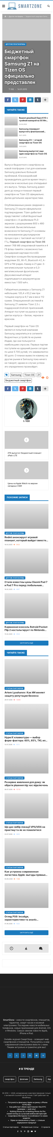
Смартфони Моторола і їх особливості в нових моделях (28, 1117)
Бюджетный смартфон (18, 380)
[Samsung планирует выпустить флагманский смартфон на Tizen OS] (11, 132)
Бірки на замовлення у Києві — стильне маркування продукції (28, 1121)
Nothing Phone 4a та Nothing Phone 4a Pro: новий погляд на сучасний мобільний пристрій (27, 1112)
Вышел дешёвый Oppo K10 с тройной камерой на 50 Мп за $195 (33, 119)
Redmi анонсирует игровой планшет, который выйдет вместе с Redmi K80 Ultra (26, 539)
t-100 (26, 421)
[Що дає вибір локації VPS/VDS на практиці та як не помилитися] (26, 805)
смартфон (9, 1079)
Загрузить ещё (26, 643)
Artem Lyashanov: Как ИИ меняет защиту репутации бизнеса (25, 694)
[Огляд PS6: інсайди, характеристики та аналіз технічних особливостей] (26, 895)
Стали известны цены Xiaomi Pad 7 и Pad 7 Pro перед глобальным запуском (26, 584)
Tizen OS (29, 374)
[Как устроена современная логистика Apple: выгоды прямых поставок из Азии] (26, 850)
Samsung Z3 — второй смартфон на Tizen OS (30, 141)
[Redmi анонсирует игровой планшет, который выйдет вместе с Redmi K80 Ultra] (26, 516)
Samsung (16, 374)
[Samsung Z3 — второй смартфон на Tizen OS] (11, 143)
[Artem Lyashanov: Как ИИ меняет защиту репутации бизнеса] (26, 671)
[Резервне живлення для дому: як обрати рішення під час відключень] (26, 761)
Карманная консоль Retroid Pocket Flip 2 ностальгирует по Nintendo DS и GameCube (26, 628)
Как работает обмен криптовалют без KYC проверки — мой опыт (27, 1108)
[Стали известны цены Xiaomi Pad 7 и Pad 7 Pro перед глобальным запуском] (26, 561)
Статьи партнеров (14, 688)
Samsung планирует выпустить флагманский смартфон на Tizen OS (31, 130)
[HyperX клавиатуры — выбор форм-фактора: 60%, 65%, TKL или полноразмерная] (26, 716)
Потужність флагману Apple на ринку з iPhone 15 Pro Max (27, 1103)
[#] (18, 1131)
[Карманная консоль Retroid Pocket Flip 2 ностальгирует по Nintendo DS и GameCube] (26, 605)
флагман (24, 1079)
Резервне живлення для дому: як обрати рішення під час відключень (26, 784)
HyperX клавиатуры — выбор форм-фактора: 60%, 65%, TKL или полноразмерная (26, 739)
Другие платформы (16, 16)
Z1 (39, 374)
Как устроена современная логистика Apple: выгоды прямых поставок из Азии (25, 873)
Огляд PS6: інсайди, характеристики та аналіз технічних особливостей (21, 918)
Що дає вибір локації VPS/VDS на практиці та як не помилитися (25, 828)
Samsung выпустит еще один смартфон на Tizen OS (33, 152)
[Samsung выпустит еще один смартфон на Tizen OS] (11, 154)
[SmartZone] (24, 6)
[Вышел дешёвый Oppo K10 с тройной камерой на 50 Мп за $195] (11, 121)
